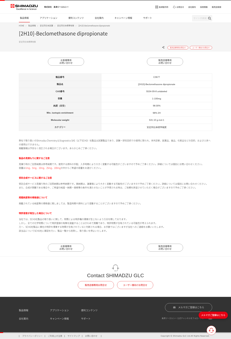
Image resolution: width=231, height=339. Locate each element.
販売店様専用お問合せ (96, 285)
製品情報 (23, 310)
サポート (86, 318)
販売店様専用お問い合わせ (165, 61)
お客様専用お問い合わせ (66, 61)
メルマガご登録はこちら (191, 307)
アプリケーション (59, 310)
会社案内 (23, 318)
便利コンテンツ (89, 310)
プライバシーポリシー (32, 336)
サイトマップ (74, 336)
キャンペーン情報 (59, 318)
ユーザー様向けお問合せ (135, 285)
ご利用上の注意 (55, 336)
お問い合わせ (91, 336)
